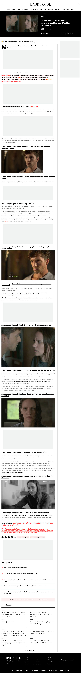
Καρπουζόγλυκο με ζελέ (8, 622)
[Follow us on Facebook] (13, 661)
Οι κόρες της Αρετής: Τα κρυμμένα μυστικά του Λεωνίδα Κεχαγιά (42, 623)
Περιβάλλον (38, 661)
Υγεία (63, 9)
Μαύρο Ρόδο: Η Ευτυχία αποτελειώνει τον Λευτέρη (32, 325)
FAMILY (72, 9)
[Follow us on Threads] (19, 661)
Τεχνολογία (26, 663)
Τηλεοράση (26, 657)
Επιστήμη (38, 657)
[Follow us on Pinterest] (7, 661)
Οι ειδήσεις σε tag (53, 670)
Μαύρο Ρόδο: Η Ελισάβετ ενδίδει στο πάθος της (30, 512)
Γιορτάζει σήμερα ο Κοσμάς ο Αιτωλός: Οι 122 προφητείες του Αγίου (41, 632)
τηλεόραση (57, 9)
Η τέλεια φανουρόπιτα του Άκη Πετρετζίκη (16, 567)
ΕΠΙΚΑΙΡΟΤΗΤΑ (34, 9)
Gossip (8, 9)
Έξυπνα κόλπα (25, 9)
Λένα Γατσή (48, 29)
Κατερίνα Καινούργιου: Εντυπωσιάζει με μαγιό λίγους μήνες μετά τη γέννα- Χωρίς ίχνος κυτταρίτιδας (13, 614)
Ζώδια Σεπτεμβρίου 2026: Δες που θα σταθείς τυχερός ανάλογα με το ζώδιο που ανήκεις (13, 643)
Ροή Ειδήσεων (27, 661)
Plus (13, 9)
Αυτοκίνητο (38, 663)
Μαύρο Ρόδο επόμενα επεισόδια (38, 537)
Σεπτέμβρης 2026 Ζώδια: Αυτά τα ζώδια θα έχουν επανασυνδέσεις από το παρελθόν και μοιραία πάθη (28, 592)
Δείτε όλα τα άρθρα (27, 650)
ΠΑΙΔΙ (68, 9)
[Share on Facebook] (68, 33)
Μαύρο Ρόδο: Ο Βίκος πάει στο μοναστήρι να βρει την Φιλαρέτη (27, 477)
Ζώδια (40, 9)
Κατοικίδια (50, 661)
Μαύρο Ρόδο (26, 537)
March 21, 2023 (34, 106)
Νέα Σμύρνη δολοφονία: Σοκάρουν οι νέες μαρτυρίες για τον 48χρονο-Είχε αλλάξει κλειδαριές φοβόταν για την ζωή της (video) (13, 633)
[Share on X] (71, 33)
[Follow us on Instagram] (7, 663)
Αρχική (7, 12)
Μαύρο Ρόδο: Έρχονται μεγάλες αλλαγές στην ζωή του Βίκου (28, 177)
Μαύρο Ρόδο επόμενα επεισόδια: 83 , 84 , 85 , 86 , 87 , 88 (33, 370)
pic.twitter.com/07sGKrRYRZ (11, 81)
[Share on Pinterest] (65, 33)
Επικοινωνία (35, 670)
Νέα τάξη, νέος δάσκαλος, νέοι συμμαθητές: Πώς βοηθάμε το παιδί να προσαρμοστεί (41, 614)
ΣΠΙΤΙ (45, 9)
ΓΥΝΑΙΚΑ (18, 9)
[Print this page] (62, 33)
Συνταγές (26, 659)
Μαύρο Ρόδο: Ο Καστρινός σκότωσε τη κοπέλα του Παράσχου (26, 285)
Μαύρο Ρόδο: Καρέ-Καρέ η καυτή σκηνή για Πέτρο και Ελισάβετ (27, 395)
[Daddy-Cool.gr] (40, 4)
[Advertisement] (28, 59)
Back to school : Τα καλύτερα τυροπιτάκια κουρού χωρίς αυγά (21, 573)
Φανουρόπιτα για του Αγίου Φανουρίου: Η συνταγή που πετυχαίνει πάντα (24, 586)
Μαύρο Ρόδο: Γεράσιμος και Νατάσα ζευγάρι (29, 452)
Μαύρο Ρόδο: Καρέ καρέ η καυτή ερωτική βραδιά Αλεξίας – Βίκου (25, 147)
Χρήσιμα (38, 659)
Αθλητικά (50, 659)
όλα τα (27, 524)
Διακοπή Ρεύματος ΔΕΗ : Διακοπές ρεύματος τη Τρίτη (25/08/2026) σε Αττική (41, 642)
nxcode (67, 670)
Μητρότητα (50, 657)
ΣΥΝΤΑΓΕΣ (50, 9)
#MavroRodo (5, 75)
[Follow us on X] (16, 661)
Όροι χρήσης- (43, 670)
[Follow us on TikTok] (10, 661)
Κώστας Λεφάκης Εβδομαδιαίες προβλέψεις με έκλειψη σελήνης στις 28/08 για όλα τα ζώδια (28, 580)
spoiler (19, 537)
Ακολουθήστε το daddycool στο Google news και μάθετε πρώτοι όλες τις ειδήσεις (28, 599)
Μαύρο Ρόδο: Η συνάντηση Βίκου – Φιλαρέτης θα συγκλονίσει (25, 248)
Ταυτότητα (27, 670)
